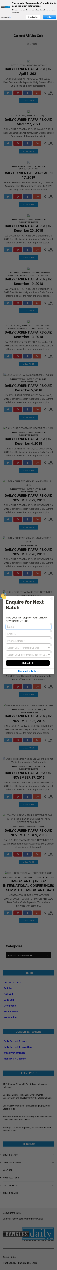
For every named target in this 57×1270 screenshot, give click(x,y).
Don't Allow (33, 17)
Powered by (5, 17)
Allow (50, 17)
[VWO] (12, 17)
